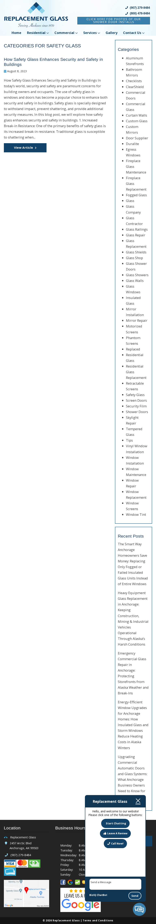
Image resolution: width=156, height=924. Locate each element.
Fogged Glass (136, 195)
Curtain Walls (136, 115)
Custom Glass (136, 121)
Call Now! (117, 843)
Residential (36, 33)
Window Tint (136, 514)
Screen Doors (136, 400)
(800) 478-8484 (139, 13)
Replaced (133, 349)
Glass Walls (135, 280)
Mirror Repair (136, 320)
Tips (129, 440)
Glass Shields (136, 252)
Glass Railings (137, 229)
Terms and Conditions (98, 920)
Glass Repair (135, 235)
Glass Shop (134, 257)
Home (16, 33)
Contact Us (132, 33)
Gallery (111, 33)
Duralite (132, 143)
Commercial (64, 33)
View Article (23, 147)
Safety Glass (135, 394)
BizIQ (92, 895)
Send (134, 896)
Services (90, 33)
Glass (130, 200)
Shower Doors (137, 411)
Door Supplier (137, 138)
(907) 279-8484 (139, 7)
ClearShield (135, 86)
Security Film (136, 406)
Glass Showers (137, 275)
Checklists (134, 81)
